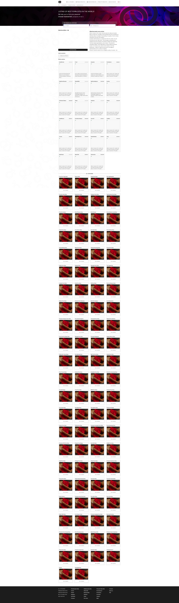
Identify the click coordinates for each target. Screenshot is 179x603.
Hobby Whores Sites (111, 336)
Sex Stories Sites (78, 229)
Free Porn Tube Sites (63, 176)
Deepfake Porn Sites (95, 372)
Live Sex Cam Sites (63, 194)
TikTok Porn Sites (78, 425)
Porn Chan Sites (62, 407)
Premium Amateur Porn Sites (65, 318)
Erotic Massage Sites (111, 425)
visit (73, 49)
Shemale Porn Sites (95, 265)
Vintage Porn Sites (79, 460)
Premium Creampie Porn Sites (97, 425)
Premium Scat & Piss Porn (80, 496)
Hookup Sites (77, 265)
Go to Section (65, 190)
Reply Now (171, 600)
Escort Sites (77, 176)
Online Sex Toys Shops (63, 354)
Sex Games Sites (94, 407)
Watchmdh (86, 590)
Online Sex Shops (110, 407)
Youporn (98, 596)
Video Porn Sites (94, 460)
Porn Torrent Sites (63, 372)
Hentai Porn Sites (78, 194)
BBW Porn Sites (94, 389)
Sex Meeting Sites (78, 354)
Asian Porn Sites (94, 176)
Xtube (85, 596)
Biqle (98, 598)
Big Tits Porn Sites (103, 1)
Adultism (85, 594)
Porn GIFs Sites (94, 496)
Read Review (65, 75)
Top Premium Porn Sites (111, 194)
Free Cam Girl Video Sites (64, 336)
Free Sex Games (62, 212)
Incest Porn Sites (110, 247)
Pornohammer (99, 590)
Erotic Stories (62, 496)
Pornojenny (99, 592)
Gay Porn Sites (94, 549)
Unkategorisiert (110, 549)
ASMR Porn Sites (110, 443)
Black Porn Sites (78, 247)
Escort (60, 567)
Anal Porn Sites (78, 283)
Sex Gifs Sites (94, 443)
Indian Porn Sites (62, 265)
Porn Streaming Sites (79, 532)
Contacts (111, 588)
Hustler (72, 590)
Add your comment (64, 55)
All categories (71, 1)
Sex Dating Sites (110, 300)
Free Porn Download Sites (112, 372)
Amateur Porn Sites (92, 1)
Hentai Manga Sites (63, 247)
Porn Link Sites (110, 496)
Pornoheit (99, 594)
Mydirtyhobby (86, 592)
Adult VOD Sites (62, 514)
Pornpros (73, 598)
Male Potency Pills (94, 532)
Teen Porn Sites (78, 389)
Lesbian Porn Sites (63, 283)
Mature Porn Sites (62, 300)
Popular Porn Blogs (79, 443)
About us (111, 590)
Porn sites (86, 598)
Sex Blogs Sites (78, 407)
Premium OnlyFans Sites (112, 460)
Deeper (72, 592)
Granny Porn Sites (78, 372)
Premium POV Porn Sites (64, 443)
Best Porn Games (94, 300)
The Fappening (110, 265)
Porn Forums (93, 212)
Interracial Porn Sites (95, 318)
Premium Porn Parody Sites (64, 532)
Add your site (113, 1)
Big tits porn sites (62, 594)
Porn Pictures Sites (79, 212)
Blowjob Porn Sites (79, 336)
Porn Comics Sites (110, 229)
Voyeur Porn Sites (62, 425)
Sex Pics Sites (94, 478)
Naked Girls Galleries (111, 318)
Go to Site (66, 77)
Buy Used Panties (110, 514)
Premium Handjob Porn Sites (96, 514)
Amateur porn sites (62, 592)
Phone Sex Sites (62, 549)
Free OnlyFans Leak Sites (112, 212)
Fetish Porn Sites (62, 229)
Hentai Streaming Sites (95, 247)
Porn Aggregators (110, 176)
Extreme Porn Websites (80, 300)
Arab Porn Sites (62, 460)
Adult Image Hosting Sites (80, 478)
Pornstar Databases (95, 336)
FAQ (110, 592)
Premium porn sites (62, 590)
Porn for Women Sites (111, 283)
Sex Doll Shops (62, 389)
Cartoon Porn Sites (110, 389)
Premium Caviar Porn (79, 549)
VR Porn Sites (93, 283)
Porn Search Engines (79, 318)
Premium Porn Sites (81, 1)
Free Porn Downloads (111, 478)
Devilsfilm (73, 596)
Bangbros (73, 594)
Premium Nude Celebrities (112, 532)
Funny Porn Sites (62, 478)
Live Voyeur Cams (78, 514)
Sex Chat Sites (94, 229)
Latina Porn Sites (110, 354)
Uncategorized (78, 567)
